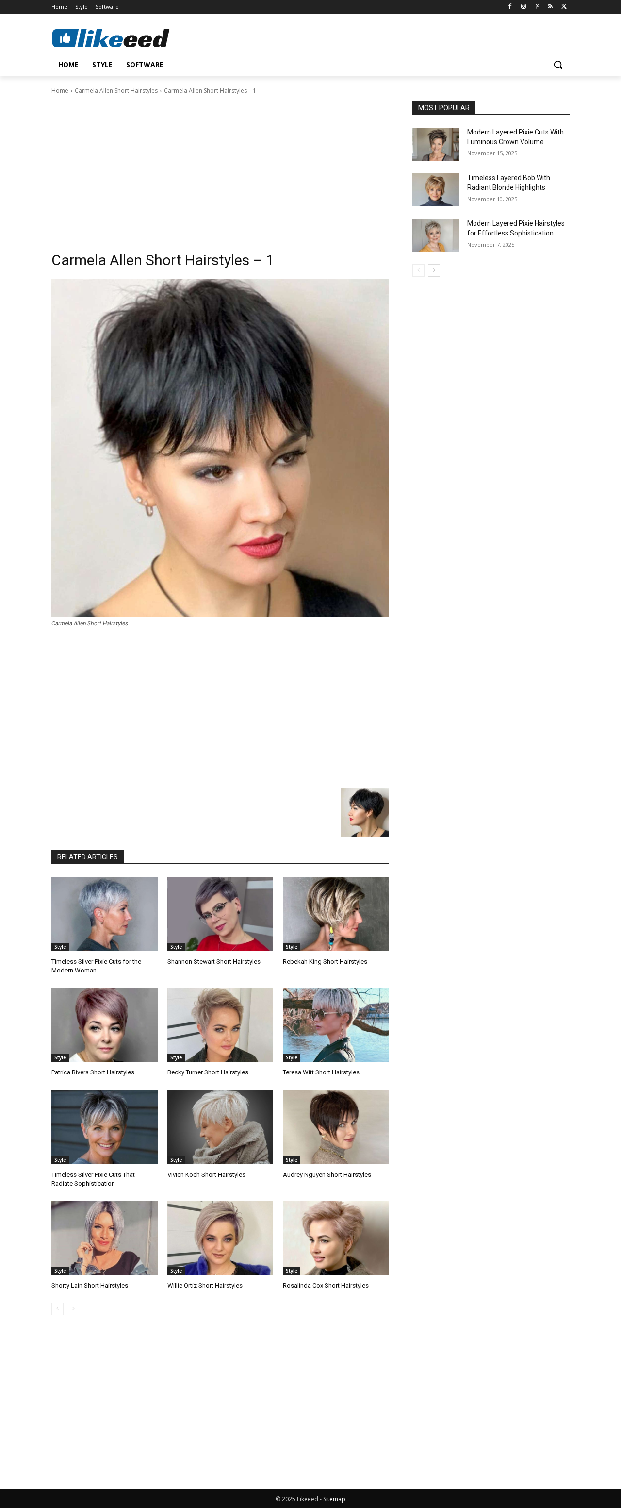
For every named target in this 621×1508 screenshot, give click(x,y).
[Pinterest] (537, 7)
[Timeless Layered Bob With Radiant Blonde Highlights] (435, 189)
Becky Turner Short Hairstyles (207, 1072)
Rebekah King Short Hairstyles (325, 961)
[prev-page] (57, 1309)
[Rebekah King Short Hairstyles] (336, 914)
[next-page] (73, 1309)
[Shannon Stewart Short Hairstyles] (220, 914)
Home (59, 90)
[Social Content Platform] (129, 38)
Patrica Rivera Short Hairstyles (92, 1072)
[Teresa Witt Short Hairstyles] (336, 1025)
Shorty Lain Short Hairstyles (89, 1285)
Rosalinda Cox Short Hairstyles (326, 1285)
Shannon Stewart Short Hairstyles (214, 961)
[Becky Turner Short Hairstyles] (220, 1025)
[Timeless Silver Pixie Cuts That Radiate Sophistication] (104, 1127)
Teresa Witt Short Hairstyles (321, 1072)
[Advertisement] (220, 168)
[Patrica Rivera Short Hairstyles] (104, 1025)
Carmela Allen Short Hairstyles (116, 90)
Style (60, 946)
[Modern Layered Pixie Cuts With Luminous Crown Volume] (435, 144)
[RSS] (550, 7)
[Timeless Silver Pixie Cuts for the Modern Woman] (104, 914)
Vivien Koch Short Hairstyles (206, 1174)
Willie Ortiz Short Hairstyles (205, 1285)
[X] (564, 7)
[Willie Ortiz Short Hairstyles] (220, 1238)
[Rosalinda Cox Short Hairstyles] (336, 1238)
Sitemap (334, 1499)
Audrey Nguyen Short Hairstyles (327, 1174)
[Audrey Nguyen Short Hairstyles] (336, 1127)
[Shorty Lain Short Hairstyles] (104, 1238)
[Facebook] (510, 7)
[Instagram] (523, 7)
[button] (558, 64)
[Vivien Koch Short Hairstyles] (220, 1127)
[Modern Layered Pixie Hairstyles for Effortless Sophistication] (435, 235)
